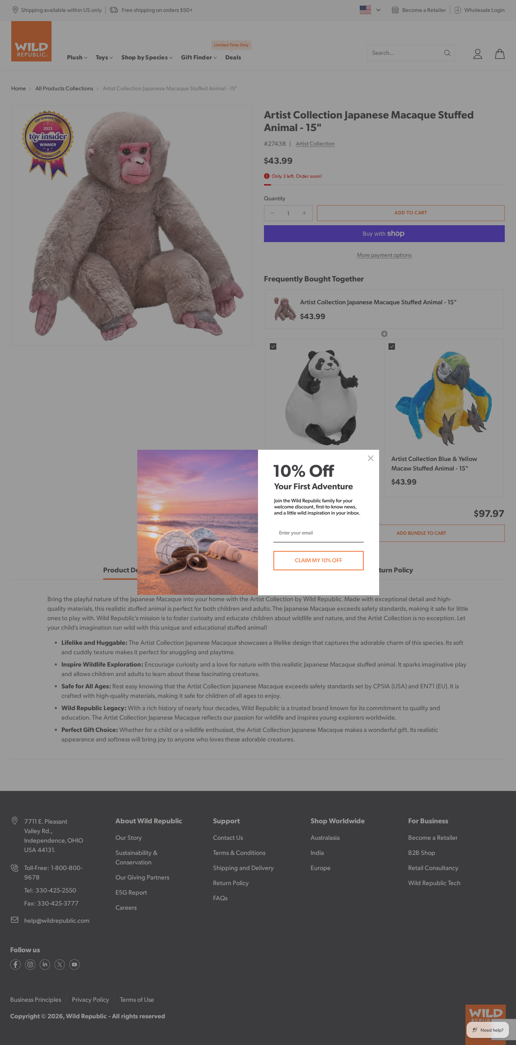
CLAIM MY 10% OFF (318, 560)
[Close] (370, 458)
